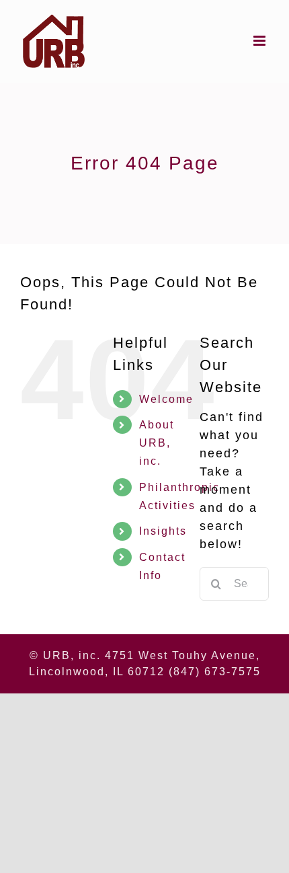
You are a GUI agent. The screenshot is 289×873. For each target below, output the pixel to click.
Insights (163, 531)
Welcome (166, 399)
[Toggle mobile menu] (261, 41)
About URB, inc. (156, 443)
